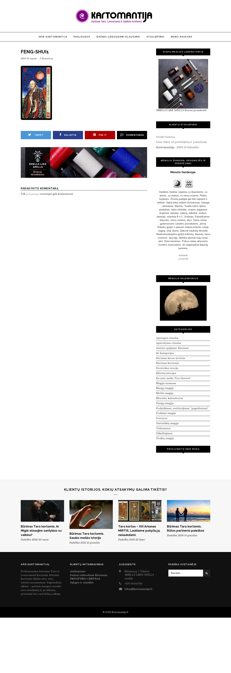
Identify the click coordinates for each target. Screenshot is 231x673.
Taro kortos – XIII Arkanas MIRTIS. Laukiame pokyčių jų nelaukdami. (139, 531)
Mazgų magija (165, 388)
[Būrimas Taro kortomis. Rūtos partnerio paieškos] (188, 511)
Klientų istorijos (166, 373)
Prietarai (161, 418)
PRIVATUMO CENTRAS (85, 578)
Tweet (38, 135)
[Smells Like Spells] (183, 84)
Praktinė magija (166, 413)
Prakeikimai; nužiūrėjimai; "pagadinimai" (182, 408)
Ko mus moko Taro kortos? (173, 378)
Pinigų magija (165, 403)
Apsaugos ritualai (167, 338)
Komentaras (135, 135)
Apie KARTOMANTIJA (53, 37)
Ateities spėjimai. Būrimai (172, 348)
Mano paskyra (181, 37)
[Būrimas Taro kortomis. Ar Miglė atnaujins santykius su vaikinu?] (42, 511)
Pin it (103, 135)
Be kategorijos (165, 353)
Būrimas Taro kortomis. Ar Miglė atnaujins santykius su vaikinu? (41, 531)
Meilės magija (164, 393)
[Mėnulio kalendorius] (183, 303)
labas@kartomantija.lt (138, 589)
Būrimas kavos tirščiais (170, 358)
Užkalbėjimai (164, 433)
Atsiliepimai (156, 37)
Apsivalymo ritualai (168, 343)
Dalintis (70, 135)
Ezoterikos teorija (167, 368)
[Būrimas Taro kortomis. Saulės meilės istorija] (91, 514)
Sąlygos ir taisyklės (81, 582)
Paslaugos (82, 37)
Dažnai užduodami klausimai (118, 37)
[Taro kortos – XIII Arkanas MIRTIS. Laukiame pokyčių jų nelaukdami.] (140, 511)
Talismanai (163, 428)
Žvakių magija (165, 438)
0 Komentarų (46, 58)
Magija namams (166, 383)
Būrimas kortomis (167, 363)
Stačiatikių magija (167, 423)
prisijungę (32, 193)
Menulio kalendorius (169, 398)
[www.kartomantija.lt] (115, 22)
